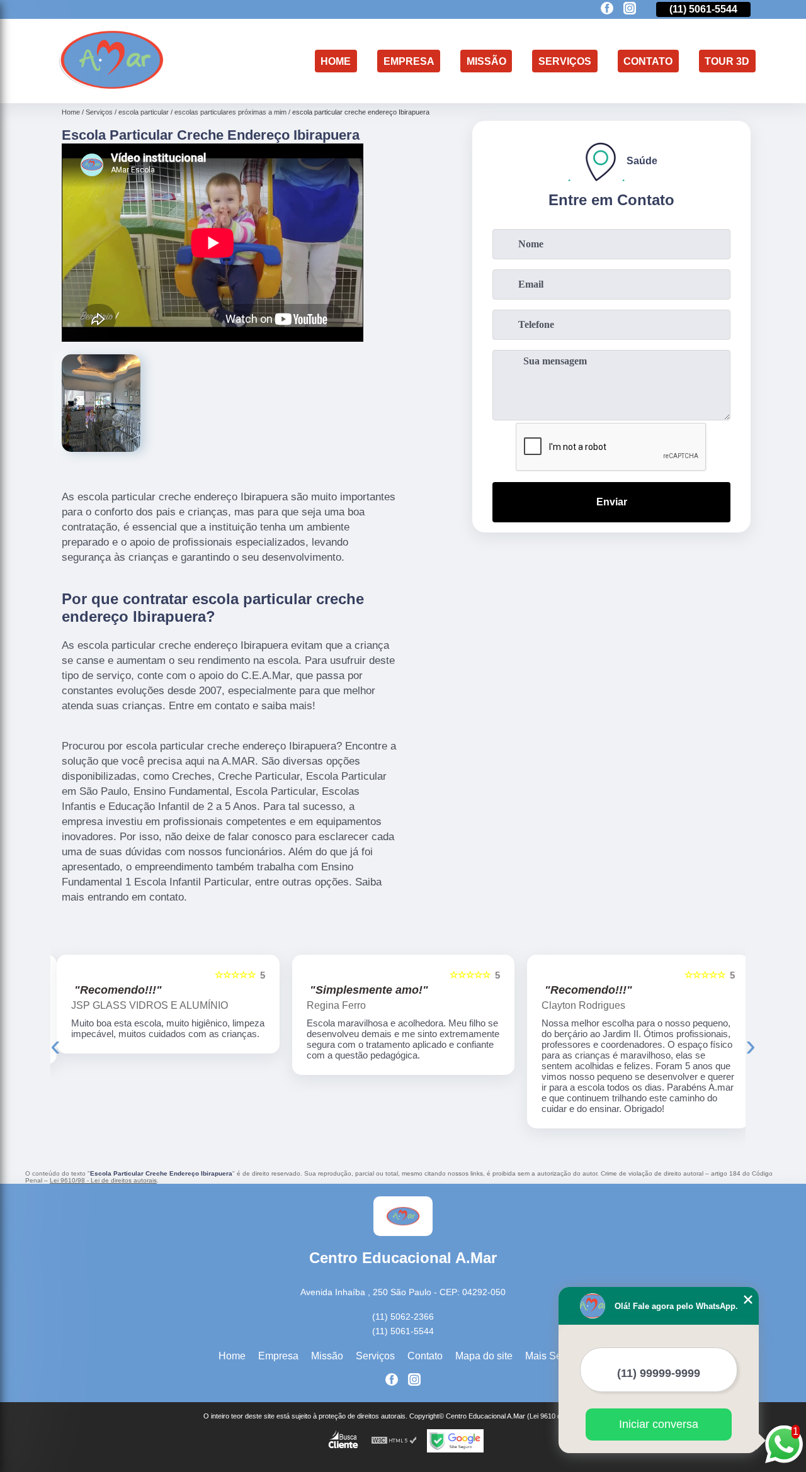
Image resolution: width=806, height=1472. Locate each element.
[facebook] (607, 9)
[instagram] (629, 9)
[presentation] (55, 1045)
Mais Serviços (556, 1356)
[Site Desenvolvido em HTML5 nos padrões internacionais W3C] (394, 1441)
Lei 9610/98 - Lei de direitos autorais (103, 1180)
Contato (648, 60)
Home (336, 60)
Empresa (408, 60)
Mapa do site (484, 1356)
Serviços (564, 60)
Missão (486, 60)
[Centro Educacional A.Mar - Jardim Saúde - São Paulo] (111, 87)
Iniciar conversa (658, 1424)
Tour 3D (727, 60)
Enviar (611, 502)
